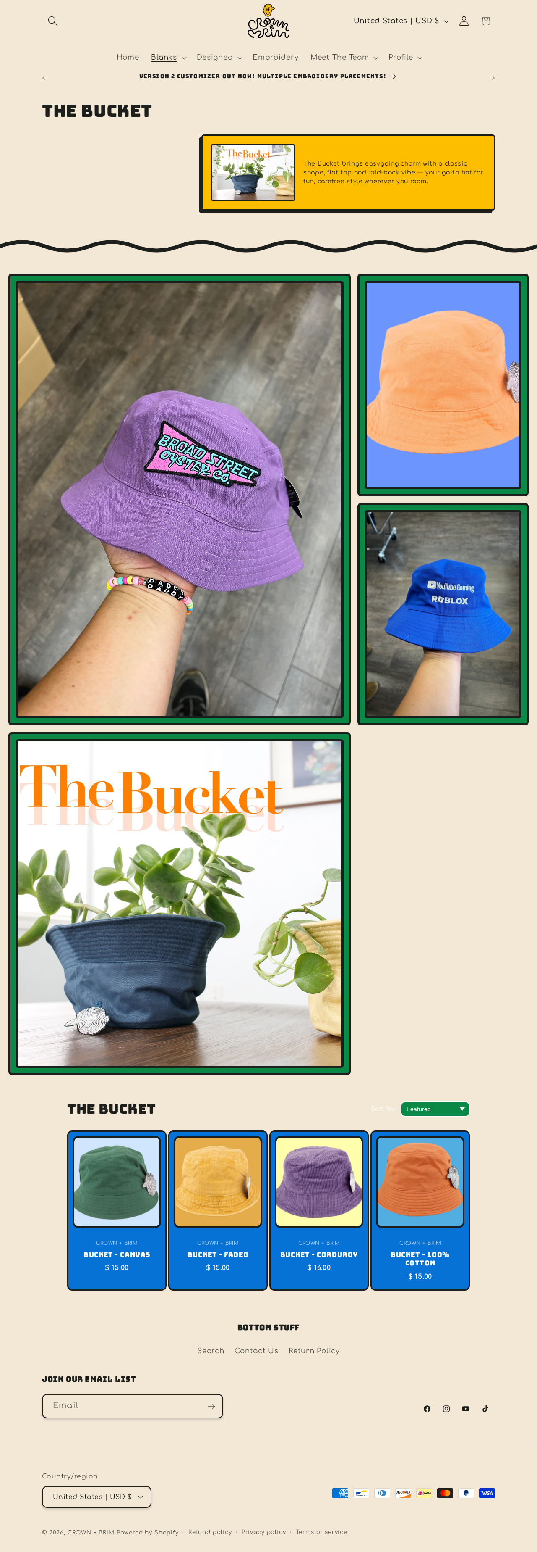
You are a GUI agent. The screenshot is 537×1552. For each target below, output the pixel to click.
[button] (53, 21)
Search (210, 1350)
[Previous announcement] (43, 77)
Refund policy (210, 1531)
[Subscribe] (211, 1406)
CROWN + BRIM (91, 1532)
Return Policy (314, 1350)
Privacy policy (264, 1531)
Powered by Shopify (148, 1532)
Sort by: (383, 1109)
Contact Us (256, 1350)
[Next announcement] (493, 77)
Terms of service (321, 1531)
